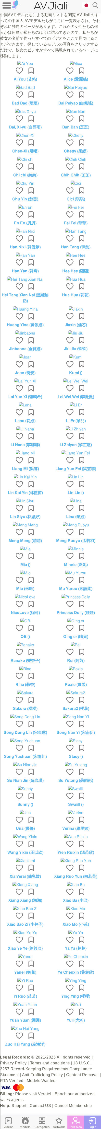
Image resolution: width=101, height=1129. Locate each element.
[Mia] (25, 549)
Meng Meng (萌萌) (25, 541)
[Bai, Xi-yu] (25, 112)
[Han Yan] (25, 255)
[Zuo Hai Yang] (25, 1029)
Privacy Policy (13, 1063)
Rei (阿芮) (76, 661)
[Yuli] (76, 1005)
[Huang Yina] (25, 309)
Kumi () (75, 373)
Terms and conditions (50, 1063)
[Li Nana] (25, 429)
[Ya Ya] (76, 933)
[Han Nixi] (25, 231)
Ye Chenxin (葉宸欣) (76, 972)
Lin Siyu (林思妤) (25, 517)
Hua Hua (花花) (75, 295)
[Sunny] (25, 789)
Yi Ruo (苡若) (25, 996)
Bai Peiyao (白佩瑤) (75, 103)
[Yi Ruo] (25, 981)
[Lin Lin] (76, 477)
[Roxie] (76, 669)
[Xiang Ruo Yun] (76, 861)
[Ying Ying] (76, 981)
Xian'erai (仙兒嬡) (25, 876)
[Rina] (25, 669)
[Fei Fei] (76, 207)
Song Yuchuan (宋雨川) (25, 757)
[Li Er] (76, 405)
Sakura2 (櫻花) (76, 709)
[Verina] (76, 813)
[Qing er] (76, 621)
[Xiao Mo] (76, 909)
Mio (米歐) (25, 589)
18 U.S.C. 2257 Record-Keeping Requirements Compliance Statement (46, 1069)
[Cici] (76, 183)
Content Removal (82, 1075)
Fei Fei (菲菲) (76, 223)
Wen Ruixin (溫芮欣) (76, 852)
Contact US (40, 1106)
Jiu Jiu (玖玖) (76, 349)
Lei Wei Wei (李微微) (76, 397)
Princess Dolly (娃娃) (76, 613)
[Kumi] (76, 357)
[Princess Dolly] (76, 597)
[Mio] (25, 573)
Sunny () (25, 804)
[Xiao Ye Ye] (25, 933)
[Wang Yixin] (25, 837)
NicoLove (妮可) (25, 613)
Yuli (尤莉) (76, 1020)
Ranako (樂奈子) (25, 661)
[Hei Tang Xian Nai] (25, 279)
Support (19, 1106)
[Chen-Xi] (25, 135)
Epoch (61, 1094)
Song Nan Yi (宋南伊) (76, 733)
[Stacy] (76, 741)
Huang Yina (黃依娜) (25, 325)
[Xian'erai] (25, 861)
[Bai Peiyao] (76, 88)
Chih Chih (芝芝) (76, 175)
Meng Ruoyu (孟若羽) (75, 541)
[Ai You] (25, 64)
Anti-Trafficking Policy (42, 1075)
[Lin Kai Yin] (25, 477)
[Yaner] (25, 957)
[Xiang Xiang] (25, 885)
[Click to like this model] (19, 71)
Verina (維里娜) (75, 828)
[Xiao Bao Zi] (25, 909)
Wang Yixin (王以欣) (25, 852)
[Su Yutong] (76, 765)
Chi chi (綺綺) (25, 175)
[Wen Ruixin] (76, 837)
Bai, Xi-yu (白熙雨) (25, 127)
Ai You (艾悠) (25, 79)
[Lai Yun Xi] (25, 381)
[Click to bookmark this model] (31, 71)
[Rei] (76, 645)
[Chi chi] (25, 159)
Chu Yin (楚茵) (25, 199)
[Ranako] (25, 645)
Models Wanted (41, 1081)
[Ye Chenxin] (76, 957)
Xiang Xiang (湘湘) (25, 900)
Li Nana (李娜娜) (25, 445)
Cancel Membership (73, 1106)
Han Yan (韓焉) (25, 271)
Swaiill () (76, 804)
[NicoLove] (25, 597)
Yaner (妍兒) (25, 972)
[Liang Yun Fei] (76, 453)
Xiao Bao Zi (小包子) (25, 924)
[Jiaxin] (76, 309)
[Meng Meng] (25, 525)
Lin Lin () (76, 493)
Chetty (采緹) (76, 151)
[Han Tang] (76, 231)
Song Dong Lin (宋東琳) (25, 733)
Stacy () (76, 757)
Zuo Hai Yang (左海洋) (25, 1044)
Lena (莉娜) (25, 421)
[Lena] (25, 405)
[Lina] (76, 501)
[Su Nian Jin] (25, 765)
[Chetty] (76, 135)
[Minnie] (76, 549)
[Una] (25, 813)
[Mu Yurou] (76, 573)
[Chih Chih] (76, 159)
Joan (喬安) (25, 373)
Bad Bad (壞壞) (25, 103)
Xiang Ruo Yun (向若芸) (75, 876)
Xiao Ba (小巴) (75, 900)
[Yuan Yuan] (25, 1005)
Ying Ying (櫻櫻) (75, 996)
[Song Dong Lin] (25, 717)
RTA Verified (12, 1081)
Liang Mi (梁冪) (25, 469)
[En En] (25, 207)
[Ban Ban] (76, 112)
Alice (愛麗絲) (76, 79)
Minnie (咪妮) (76, 565)
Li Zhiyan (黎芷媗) (76, 445)
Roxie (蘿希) (76, 685)
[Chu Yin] (25, 183)
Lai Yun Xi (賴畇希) (25, 397)
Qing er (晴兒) (75, 637)
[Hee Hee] (76, 255)
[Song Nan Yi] (76, 717)
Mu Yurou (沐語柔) (75, 589)
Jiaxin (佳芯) (76, 325)
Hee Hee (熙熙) (75, 271)
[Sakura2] (76, 693)
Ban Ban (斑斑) (75, 127)
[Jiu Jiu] (76, 333)
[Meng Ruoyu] (76, 525)
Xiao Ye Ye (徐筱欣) (25, 948)
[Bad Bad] (25, 88)
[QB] (25, 621)
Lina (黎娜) (76, 517)
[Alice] (76, 64)
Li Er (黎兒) (76, 421)
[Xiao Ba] (76, 885)
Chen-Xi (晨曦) (25, 151)
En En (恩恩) (25, 223)
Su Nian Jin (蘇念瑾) (25, 781)
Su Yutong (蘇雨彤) (75, 781)
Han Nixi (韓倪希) (25, 247)
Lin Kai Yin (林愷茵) (25, 493)
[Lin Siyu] (25, 501)
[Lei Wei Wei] (76, 381)
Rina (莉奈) (25, 685)
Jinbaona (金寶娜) (25, 349)
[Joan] (25, 357)
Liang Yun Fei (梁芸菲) (75, 469)
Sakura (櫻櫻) (25, 709)
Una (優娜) (25, 828)
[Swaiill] (76, 789)
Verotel (44, 1094)
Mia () (25, 565)
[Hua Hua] (76, 279)
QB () (25, 637)
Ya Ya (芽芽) (76, 948)
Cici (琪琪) (76, 199)
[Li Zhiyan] (76, 429)
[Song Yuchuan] (25, 741)
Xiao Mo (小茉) (76, 924)
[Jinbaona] (25, 333)
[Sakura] (25, 693)
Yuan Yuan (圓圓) (25, 1020)
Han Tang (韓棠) (75, 247)
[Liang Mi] (25, 453)
